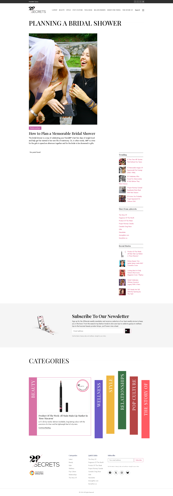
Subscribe (139, 460)
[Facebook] (110, 472)
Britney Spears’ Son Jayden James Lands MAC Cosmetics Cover (135, 263)
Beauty (62, 10)
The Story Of (127, 10)
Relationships (99, 10)
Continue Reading (45, 428)
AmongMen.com (124, 235)
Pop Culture (78, 10)
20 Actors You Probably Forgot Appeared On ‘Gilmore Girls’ (134, 198)
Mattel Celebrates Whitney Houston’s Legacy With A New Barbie (133, 282)
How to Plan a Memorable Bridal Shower (62, 133)
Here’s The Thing (114, 10)
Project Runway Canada (126, 224)
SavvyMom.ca (123, 238)
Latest (54, 10)
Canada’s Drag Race (125, 226)
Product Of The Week (126, 221)
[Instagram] (122, 472)
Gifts (120, 229)
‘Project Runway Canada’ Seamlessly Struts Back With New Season (134, 190)
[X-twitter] (116, 472)
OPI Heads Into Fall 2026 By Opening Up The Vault (134, 291)
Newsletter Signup (33, 2)
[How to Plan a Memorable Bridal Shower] (63, 79)
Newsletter (122, 232)
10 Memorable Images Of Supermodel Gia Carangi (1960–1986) (135, 170)
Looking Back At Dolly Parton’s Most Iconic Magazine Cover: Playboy (135, 273)
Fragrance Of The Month (126, 218)
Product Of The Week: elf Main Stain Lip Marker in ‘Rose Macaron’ (135, 254)
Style (68, 10)
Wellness (88, 10)
